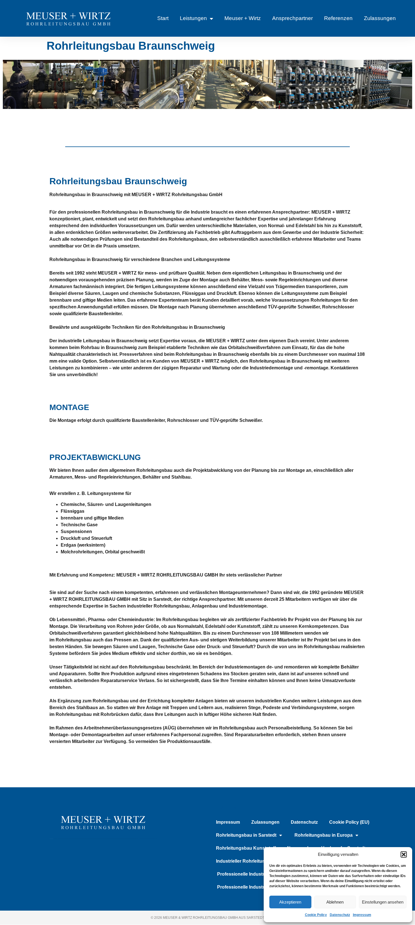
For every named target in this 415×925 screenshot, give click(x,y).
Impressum (362, 915)
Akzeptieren (290, 902)
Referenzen (338, 18)
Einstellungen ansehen (382, 902)
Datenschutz (340, 915)
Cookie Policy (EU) (349, 822)
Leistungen (193, 18)
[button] (404, 854)
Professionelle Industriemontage (251, 874)
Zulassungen (380, 18)
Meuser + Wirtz (242, 18)
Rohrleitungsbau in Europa (323, 835)
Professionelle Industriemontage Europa (260, 887)
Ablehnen (335, 902)
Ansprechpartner (292, 18)
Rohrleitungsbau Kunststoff (246, 848)
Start (163, 18)
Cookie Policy (316, 915)
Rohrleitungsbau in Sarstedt (246, 835)
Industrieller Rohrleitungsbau (247, 861)
